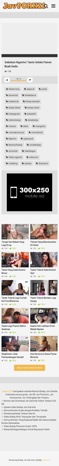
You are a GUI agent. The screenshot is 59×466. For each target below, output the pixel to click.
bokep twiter (33, 107)
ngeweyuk (28, 138)
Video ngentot (15, 157)
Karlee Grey (14, 89)
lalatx (25, 126)
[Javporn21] (24, 6)
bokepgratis (14, 114)
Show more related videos (29, 368)
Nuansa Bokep (15, 145)
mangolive (40, 126)
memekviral (37, 132)
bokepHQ (31, 114)
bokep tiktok (14, 107)
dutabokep (32, 120)
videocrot (33, 157)
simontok (13, 151)
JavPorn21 (45, 460)
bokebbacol (30, 95)
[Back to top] (53, 460)
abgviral (30, 89)
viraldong (12, 163)
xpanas (27, 163)
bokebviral (13, 101)
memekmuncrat (16, 132)
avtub (44, 89)
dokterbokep (14, 120)
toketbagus (30, 151)
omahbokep (35, 145)
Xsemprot (43, 163)
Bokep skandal (32, 101)
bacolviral (13, 95)
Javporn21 (7, 391)
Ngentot (12, 138)
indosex (12, 126)
